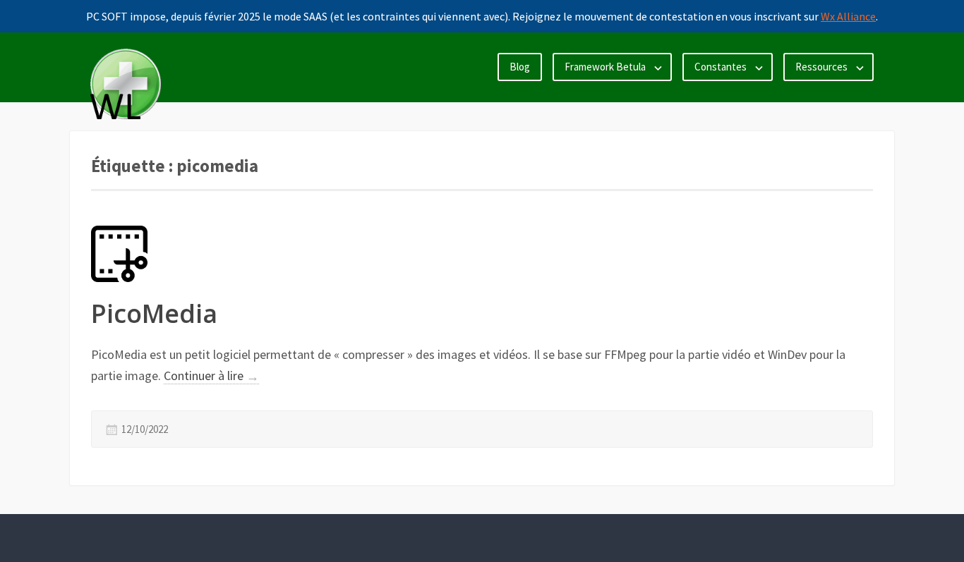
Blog (520, 66)
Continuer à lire (211, 375)
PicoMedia (154, 313)
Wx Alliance (848, 16)
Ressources (821, 66)
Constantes (720, 66)
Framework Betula (605, 66)
